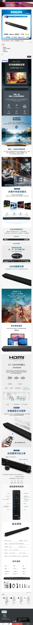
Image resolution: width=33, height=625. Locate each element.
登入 (2, 624)
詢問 (29, 56)
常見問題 (4, 615)
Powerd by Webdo (4, 618)
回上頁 (28, 592)
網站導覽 (4, 614)
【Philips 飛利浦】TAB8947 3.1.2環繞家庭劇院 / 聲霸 (21, 600)
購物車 (8, 624)
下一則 (30, 592)
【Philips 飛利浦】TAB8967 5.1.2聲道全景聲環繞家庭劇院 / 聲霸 (7, 600)
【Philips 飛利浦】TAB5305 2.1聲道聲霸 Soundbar (28, 600)
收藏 (30, 42)
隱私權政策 (4, 616)
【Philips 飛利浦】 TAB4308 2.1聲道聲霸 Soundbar (14, 600)
